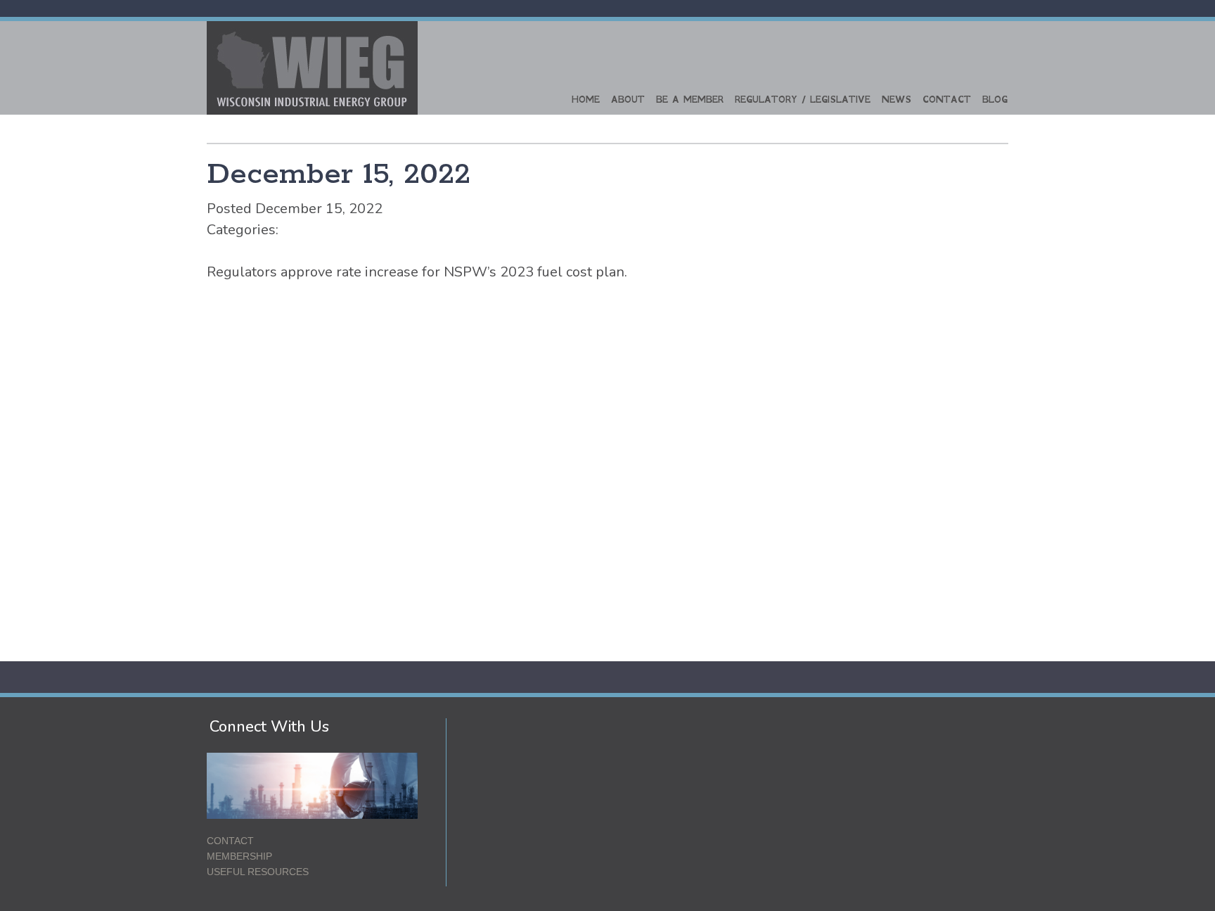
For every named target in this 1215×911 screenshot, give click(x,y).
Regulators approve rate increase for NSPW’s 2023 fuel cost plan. (417, 271)
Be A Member (690, 100)
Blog (995, 100)
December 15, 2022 (338, 174)
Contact (946, 100)
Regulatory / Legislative (802, 100)
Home (586, 100)
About (628, 100)
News (896, 100)
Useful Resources (258, 871)
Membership (239, 856)
